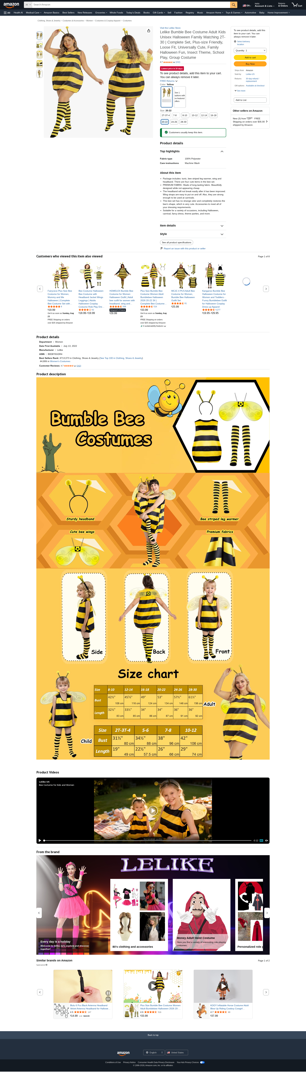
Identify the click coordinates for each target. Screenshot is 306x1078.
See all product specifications (176, 242)
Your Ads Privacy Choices (188, 1062)
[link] (61, 297)
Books (146, 12)
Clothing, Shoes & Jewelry (49, 21)
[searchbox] (131, 5)
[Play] (39, 840)
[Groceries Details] (106, 12)
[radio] (39, 36)
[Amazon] (12, 5)
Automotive (250, 12)
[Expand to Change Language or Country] (162, 1052)
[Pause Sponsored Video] (108, 993)
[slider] (147, 840)
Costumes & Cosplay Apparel (107, 21)
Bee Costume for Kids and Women (56, 784)
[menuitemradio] (261, 840)
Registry (190, 12)
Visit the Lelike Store (170, 28)
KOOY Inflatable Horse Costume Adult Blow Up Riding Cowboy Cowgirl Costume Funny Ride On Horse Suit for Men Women (230, 1007)
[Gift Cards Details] (164, 12)
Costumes (127, 21)
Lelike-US (250, 74)
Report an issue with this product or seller (185, 248)
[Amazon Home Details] (222, 12)
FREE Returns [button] (167, 81)
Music (200, 12)
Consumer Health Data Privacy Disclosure (156, 1062)
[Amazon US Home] (123, 1054)
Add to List (241, 100)
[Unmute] (266, 840)
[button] (7, 13)
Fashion (178, 12)
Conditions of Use (113, 1062)
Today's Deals (133, 12)
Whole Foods (116, 12)
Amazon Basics (51, 12)
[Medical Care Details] (40, 12)
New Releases (85, 12)
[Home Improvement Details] (289, 12)
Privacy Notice (129, 1062)
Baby (261, 12)
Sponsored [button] (40, 965)
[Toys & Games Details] (241, 12)
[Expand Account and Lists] (273, 6)
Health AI (18, 12)
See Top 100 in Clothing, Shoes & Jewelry (121, 358)
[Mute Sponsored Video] (108, 999)
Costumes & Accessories (73, 21)
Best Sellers (68, 12)
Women (89, 21)
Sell (169, 12)
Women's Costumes (60, 361)
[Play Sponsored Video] (153, 986)
